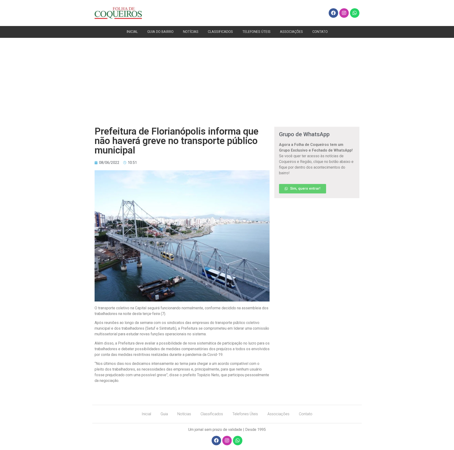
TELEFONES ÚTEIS (256, 32)
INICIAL (132, 32)
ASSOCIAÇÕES (291, 32)
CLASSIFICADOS (220, 32)
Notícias (184, 414)
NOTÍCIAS (190, 32)
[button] (302, 188)
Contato (305, 414)
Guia (164, 414)
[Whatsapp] (354, 13)
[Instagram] (344, 13)
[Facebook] (333, 13)
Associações (278, 414)
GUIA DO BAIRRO (160, 32)
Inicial (146, 414)
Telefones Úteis (245, 414)
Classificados (212, 414)
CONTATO (320, 32)
